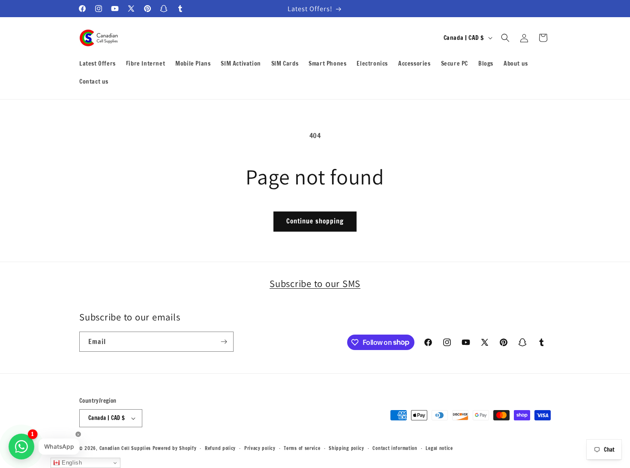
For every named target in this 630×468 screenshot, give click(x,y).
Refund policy (220, 448)
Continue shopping (315, 221)
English (71, 462)
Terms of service (302, 448)
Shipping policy (346, 448)
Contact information (394, 448)
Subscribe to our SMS (315, 283)
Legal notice (439, 448)
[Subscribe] (223, 342)
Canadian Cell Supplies (125, 448)
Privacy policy (260, 448)
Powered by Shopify (175, 448)
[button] (505, 37)
